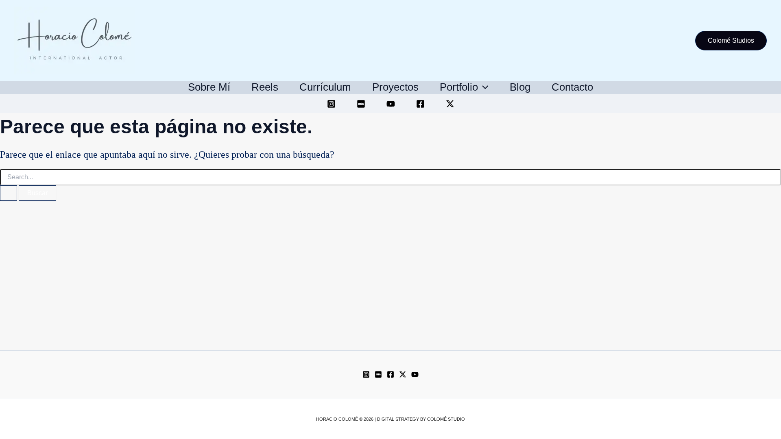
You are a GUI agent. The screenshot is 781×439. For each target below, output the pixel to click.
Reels (264, 87)
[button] (731, 40)
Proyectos (395, 87)
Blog (520, 87)
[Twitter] (450, 104)
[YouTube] (390, 104)
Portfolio (459, 87)
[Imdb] (378, 374)
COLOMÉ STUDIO (446, 419)
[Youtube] (415, 374)
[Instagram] (331, 104)
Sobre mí (209, 87)
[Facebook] (420, 104)
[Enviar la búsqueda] (8, 193)
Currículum (325, 87)
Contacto (572, 87)
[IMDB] (361, 104)
